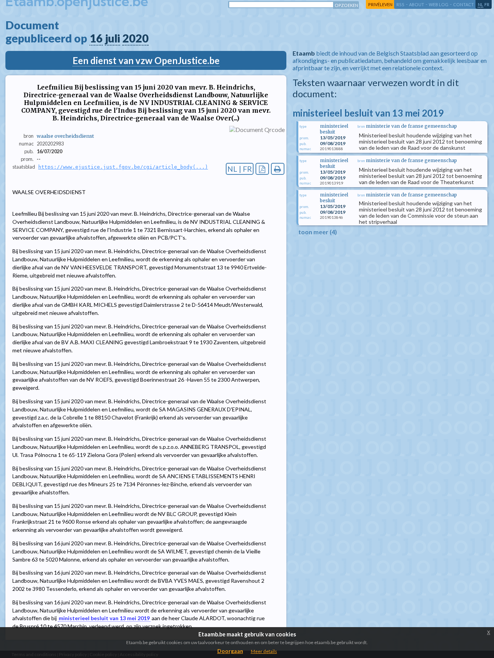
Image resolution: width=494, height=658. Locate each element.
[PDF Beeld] (262, 169)
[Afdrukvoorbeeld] (277, 169)
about (416, 4)
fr (486, 4)
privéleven (380, 4)
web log (438, 4)
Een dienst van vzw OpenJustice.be (146, 60)
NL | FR (239, 168)
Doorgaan (230, 651)
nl (480, 4)
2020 (135, 38)
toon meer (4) (317, 231)
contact (463, 4)
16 (96, 38)
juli (112, 38)
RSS (400, 4)
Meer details (264, 651)
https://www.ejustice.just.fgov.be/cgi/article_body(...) (123, 167)
